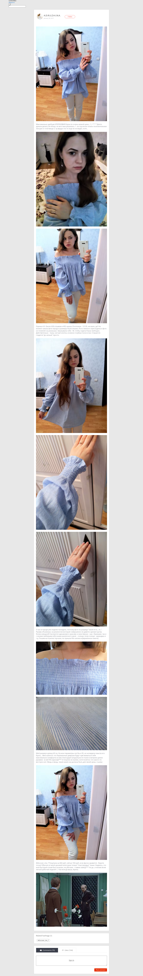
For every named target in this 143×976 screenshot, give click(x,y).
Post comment (100, 970)
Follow (70, 16)
